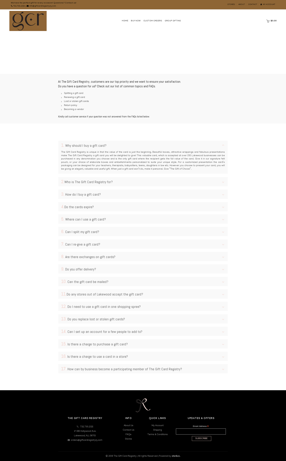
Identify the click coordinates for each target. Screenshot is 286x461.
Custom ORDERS (152, 21)
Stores (231, 5)
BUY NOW (136, 21)
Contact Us (128, 430)
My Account (158, 425)
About (241, 5)
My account (269, 5)
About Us (128, 425)
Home (125, 21)
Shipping (157, 430)
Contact (252, 5)
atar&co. (176, 456)
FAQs (128, 434)
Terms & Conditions (157, 434)
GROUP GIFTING (173, 21)
